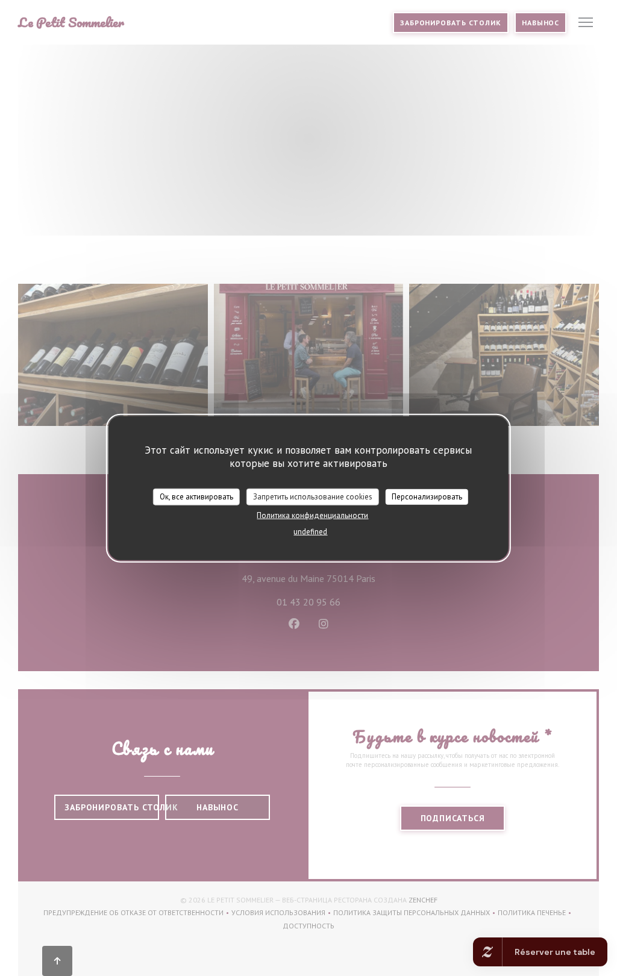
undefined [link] (310, 531)
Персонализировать (427, 497)
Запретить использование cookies (312, 497)
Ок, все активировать (196, 497)
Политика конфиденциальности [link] (312, 515)
